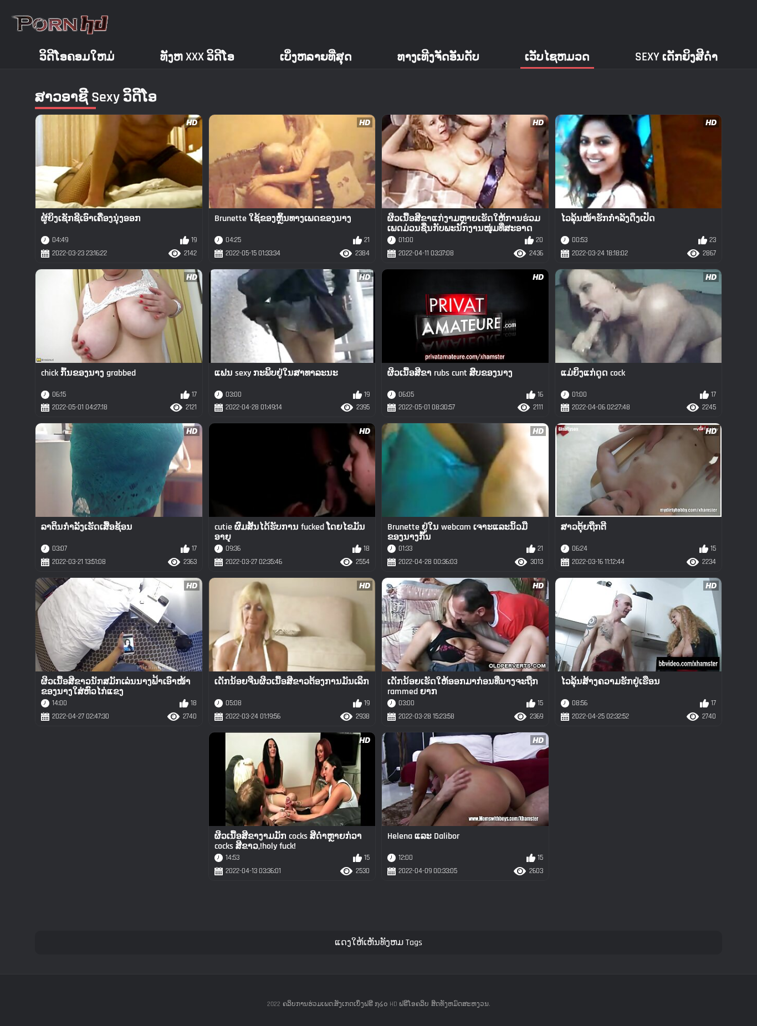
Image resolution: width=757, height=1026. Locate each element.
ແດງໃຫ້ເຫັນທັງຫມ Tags (378, 942)
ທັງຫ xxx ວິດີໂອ (197, 56)
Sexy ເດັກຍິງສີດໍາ (676, 56)
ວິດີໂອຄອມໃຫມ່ (77, 56)
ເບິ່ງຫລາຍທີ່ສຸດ (316, 56)
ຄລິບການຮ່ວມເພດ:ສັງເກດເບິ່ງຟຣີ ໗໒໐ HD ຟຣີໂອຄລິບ (356, 1004)
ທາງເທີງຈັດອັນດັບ (438, 56)
